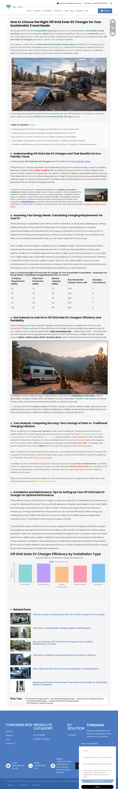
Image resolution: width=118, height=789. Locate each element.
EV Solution (72, 735)
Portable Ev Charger (41, 739)
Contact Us (10, 743)
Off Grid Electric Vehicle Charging (39, 703)
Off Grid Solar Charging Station (37, 699)
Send (97, 787)
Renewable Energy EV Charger (63, 699)
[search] (111, 3)
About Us (9, 731)
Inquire (106, 10)
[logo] (14, 7)
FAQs (8, 739)
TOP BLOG (23, 785)
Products (9, 735)
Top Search (36, 785)
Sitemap (11, 785)
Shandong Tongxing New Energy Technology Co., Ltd (43, 781)
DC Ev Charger (39, 735)
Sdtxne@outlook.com (18, 767)
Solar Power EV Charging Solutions (90, 699)
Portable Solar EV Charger (36, 701)
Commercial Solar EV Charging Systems (63, 701)
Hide (32, 125)
